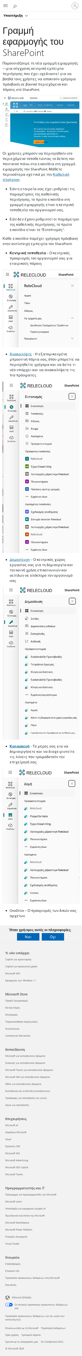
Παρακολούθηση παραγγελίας (21, 1021)
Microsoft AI (11, 1125)
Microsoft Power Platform (18, 1229)
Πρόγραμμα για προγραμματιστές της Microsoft (30, 1194)
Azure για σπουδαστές (17, 1105)
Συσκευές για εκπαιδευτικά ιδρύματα (25, 1062)
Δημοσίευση (20, 559)
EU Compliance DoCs (52, 1341)
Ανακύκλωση (12, 1028)
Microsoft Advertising (16, 1160)
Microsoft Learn (13, 1201)
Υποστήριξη (13, 15)
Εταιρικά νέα (12, 1270)
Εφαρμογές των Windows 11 (20, 980)
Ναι (28, 936)
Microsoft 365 (12, 973)
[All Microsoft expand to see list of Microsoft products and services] (5, 6)
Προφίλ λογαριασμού (16, 1000)
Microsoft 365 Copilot (16, 1167)
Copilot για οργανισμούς (18, 959)
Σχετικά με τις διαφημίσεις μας (21, 1341)
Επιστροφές (11, 1014)
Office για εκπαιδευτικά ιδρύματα (23, 1084)
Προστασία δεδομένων (53, 1328)
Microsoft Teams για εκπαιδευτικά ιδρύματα (29, 1070)
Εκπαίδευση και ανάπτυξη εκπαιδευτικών (27, 1091)
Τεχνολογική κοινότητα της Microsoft (25, 1215)
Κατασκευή (20, 746)
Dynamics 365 (12, 1146)
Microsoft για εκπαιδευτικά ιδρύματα (25, 1055)
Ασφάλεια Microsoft (15, 1132)
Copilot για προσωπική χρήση (21, 966)
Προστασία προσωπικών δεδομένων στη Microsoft (32, 1277)
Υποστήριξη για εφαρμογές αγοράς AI (25, 1208)
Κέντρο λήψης (12, 1007)
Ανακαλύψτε (21, 354)
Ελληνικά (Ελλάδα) (21, 1297)
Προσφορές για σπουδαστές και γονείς (26, 1098)
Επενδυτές (10, 1284)
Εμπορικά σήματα (31, 1334)
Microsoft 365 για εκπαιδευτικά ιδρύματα (27, 1077)
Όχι (53, 936)
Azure (8, 1139)
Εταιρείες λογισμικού (16, 1236)
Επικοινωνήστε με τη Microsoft (21, 1328)
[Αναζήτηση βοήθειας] (15, 5)
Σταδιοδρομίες (13, 1263)
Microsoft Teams (14, 1174)
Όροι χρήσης (12, 1334)
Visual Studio (12, 1243)
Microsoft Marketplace (17, 1222)
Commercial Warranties (17, 1035)
